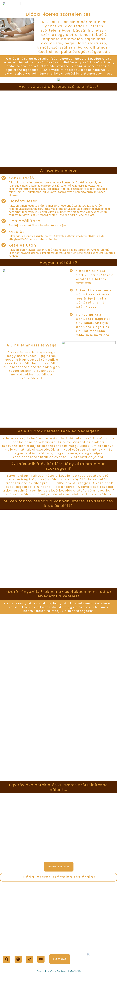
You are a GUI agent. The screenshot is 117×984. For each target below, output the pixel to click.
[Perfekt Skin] (12, 6)
